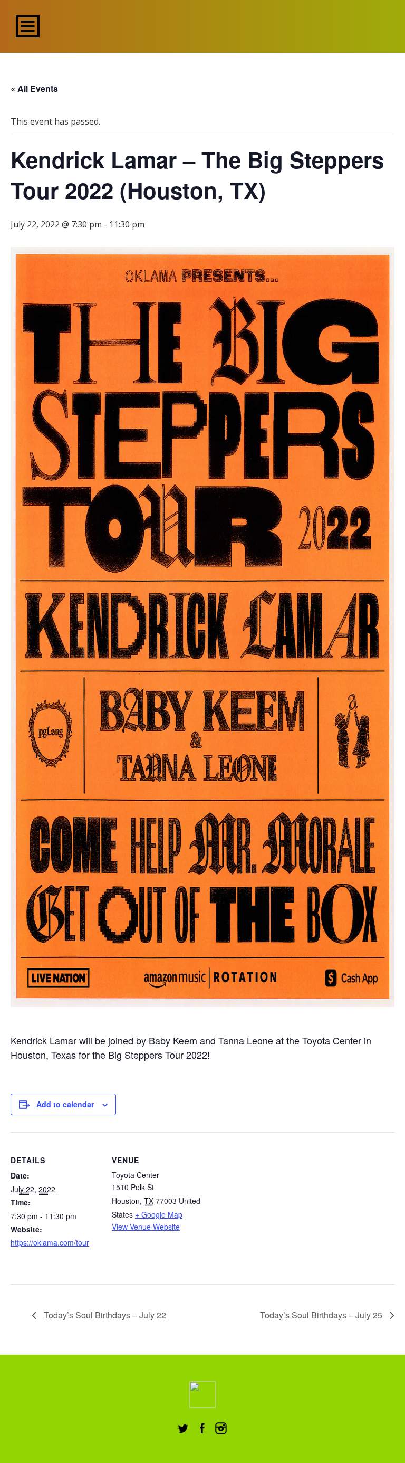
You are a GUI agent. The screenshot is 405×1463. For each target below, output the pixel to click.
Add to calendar (65, 1104)
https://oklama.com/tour (50, 1242)
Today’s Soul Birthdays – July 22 (104, 1315)
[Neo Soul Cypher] (202, 25)
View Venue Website (146, 1226)
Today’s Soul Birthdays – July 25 (322, 1315)
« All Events (34, 88)
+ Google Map (158, 1214)
